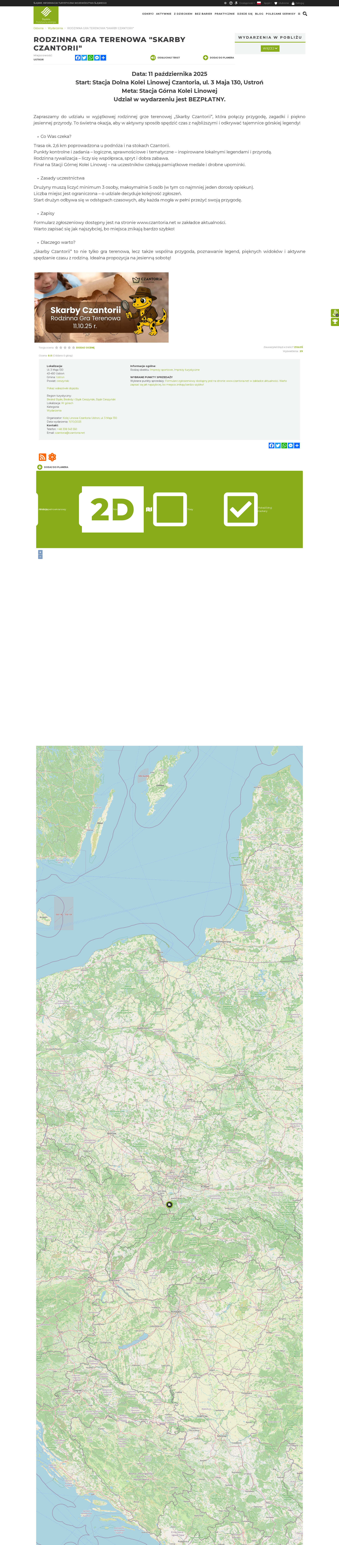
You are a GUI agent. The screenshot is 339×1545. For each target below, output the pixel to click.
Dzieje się (245, 13)
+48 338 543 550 (67, 429)
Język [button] (267, 3)
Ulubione (283, 3)
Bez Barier (203, 13)
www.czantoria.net (156, 222)
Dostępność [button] (246, 3)
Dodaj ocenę (85, 347)
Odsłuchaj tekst (168, 57)
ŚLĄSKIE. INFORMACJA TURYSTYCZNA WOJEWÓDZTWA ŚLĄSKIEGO (70, 3)
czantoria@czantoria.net (70, 432)
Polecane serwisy (281, 13)
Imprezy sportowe (161, 369)
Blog (259, 13)
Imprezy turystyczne (187, 369)
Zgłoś (298, 347)
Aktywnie (163, 13)
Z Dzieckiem (183, 13)
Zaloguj (299, 3)
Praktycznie (225, 13)
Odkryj (148, 13)
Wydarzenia (54, 410)
